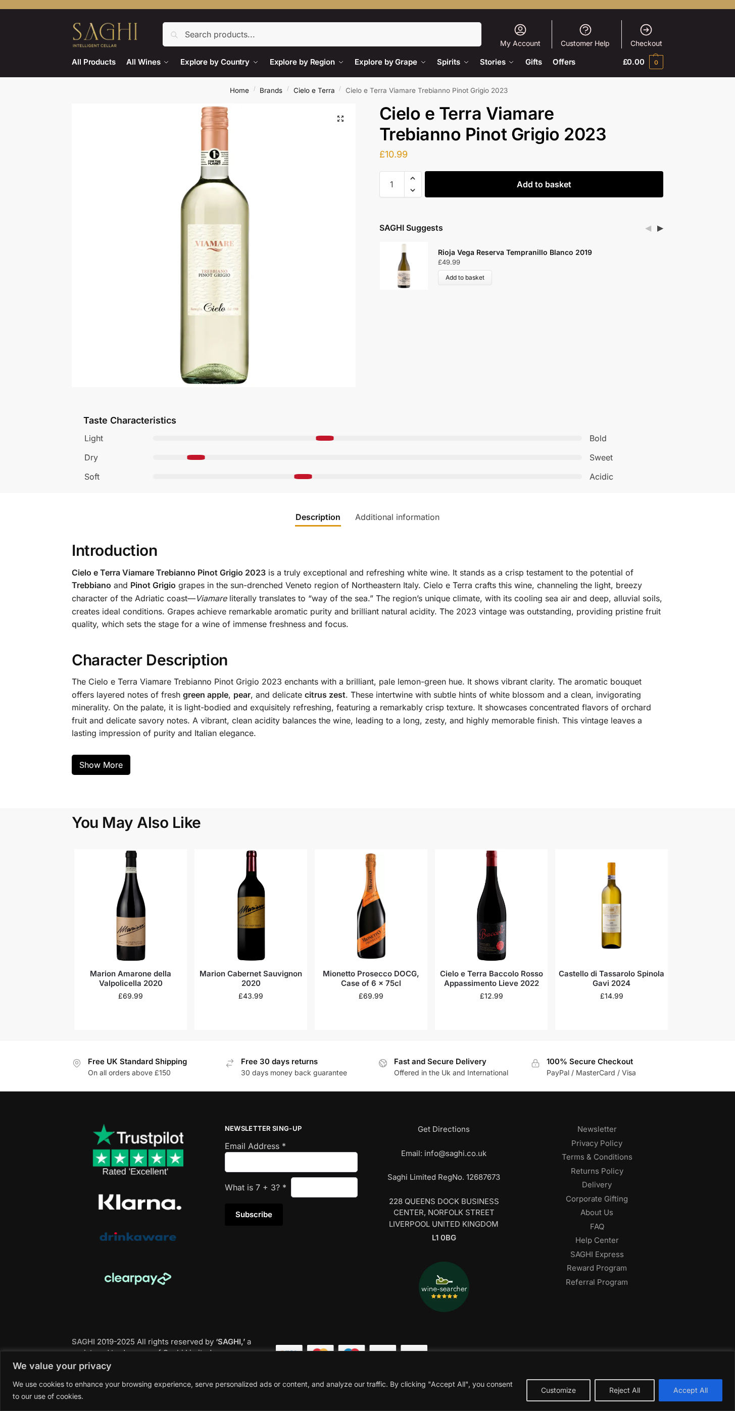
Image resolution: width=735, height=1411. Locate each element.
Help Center (597, 1240)
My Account (520, 43)
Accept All (690, 1390)
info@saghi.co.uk (455, 1153)
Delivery (597, 1184)
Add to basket (544, 184)
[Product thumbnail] (408, 266)
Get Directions (444, 1129)
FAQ (597, 1226)
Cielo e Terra (314, 90)
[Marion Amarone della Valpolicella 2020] (130, 905)
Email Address (255, 1146)
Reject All (624, 1390)
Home (239, 90)
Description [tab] (318, 517)
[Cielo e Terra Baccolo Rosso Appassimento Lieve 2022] (491, 905)
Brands (271, 90)
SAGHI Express (597, 1254)
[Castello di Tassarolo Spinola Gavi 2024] (611, 905)
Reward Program (597, 1268)
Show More (101, 765)
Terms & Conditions (597, 1157)
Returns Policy (597, 1171)
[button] (643, 61)
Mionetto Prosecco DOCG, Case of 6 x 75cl (371, 978)
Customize (558, 1390)
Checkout (646, 43)
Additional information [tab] (397, 517)
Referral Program (597, 1282)
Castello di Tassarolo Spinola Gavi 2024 (611, 978)
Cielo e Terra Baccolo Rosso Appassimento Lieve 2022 (491, 978)
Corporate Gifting (597, 1199)
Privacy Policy (596, 1143)
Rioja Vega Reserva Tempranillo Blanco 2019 (515, 252)
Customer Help (585, 43)
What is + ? (255, 1187)
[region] (367, 1381)
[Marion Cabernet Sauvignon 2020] (250, 905)
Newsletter (597, 1129)
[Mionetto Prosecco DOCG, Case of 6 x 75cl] (371, 905)
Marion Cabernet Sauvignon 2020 (251, 978)
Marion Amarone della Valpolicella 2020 (130, 978)
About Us (596, 1212)
